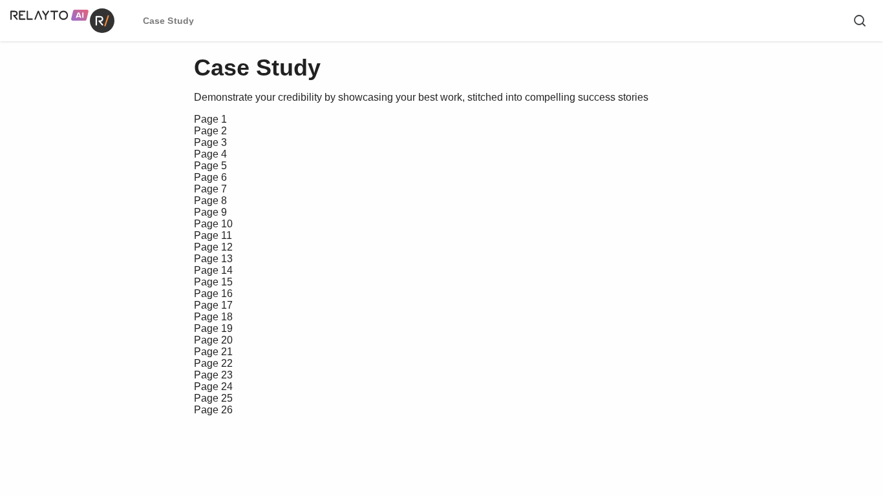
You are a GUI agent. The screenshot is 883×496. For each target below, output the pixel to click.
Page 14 (213, 270)
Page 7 (210, 188)
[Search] (860, 21)
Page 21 (213, 351)
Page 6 (210, 177)
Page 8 (210, 200)
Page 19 (213, 328)
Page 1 (210, 119)
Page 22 (213, 363)
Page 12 (213, 247)
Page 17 (213, 305)
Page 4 (210, 154)
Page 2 (210, 130)
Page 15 (213, 281)
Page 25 (213, 398)
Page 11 (213, 235)
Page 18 (213, 316)
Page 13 (213, 258)
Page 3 (210, 142)
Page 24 (213, 386)
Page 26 (213, 409)
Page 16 (213, 293)
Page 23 (213, 374)
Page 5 (210, 165)
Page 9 (210, 212)
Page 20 (213, 340)
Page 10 (213, 223)
